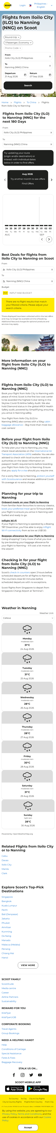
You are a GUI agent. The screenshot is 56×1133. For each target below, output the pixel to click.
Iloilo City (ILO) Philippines (19, 58)
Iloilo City (7, 864)
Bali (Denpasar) (10, 914)
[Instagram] (22, 1075)
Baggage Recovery (12, 1062)
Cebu (5, 856)
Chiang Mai (8, 953)
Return (33, 73)
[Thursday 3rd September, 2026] (50, 225)
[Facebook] (14, 1075)
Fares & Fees (8, 1058)
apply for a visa (19, 470)
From (8, 55)
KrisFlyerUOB (9, 1017)
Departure (10, 73)
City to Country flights (12, 1102)
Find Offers (28, 183)
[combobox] (27, 132)
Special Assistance (11, 1053)
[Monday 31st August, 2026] (37, 225)
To (6, 64)
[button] (18, 43)
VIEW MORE (28, 965)
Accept (28, 1127)
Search (28, 85)
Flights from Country (33, 1102)
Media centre (9, 988)
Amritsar (6, 927)
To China (31, 102)
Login (23, 5)
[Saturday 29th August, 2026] (28, 225)
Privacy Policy (9, 1114)
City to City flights (37, 1098)
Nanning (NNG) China (16, 67)
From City (49, 1102)
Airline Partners (10, 997)
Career (5, 992)
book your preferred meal (15, 508)
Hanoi (5, 957)
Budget (5, 287)
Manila (5, 869)
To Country (13, 1098)
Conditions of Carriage (14, 1049)
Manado (6, 940)
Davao (5, 860)
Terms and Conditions (30, 1114)
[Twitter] (31, 1075)
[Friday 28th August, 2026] (24, 225)
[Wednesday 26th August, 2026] (15, 225)
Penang (6, 949)
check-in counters (20, 572)
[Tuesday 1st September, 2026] (41, 225)
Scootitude (8, 984)
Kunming (7, 931)
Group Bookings (10, 1033)
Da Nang (6, 936)
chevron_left (5, 179)
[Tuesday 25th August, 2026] (11, 225)
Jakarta (6, 918)
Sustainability (9, 1001)
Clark (4, 873)
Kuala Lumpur (9, 905)
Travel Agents (9, 1029)
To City (24, 1098)
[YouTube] (40, 1075)
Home (5, 102)
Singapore (7, 897)
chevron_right (51, 179)
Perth (5, 910)
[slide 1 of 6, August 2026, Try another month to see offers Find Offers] (27, 180)
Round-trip (11, 37)
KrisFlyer (6, 1013)
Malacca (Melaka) (11, 944)
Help (4, 1045)
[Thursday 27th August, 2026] (19, 225)
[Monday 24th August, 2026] (6, 225)
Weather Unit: (47, 613)
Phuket (6, 923)
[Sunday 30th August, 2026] (33, 225)
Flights (17, 102)
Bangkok (7, 901)
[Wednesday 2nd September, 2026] (46, 225)
